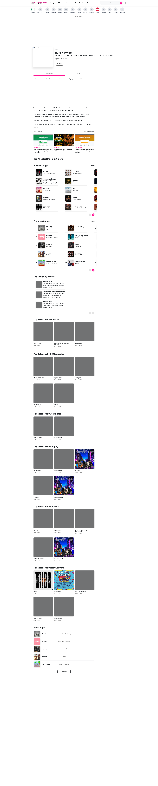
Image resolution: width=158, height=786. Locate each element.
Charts (68, 3)
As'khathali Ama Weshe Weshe (54, 291)
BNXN (74, 199)
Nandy (53, 228)
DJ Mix (75, 3)
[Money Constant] (43, 366)
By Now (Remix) (78, 206)
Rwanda (49, 236)
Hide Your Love (51, 262)
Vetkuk (57, 55)
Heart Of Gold (80, 262)
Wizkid (45, 208)
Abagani (78, 378)
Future (50, 208)
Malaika (49, 226)
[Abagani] (85, 366)
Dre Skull (54, 263)
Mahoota (64, 55)
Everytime (46, 206)
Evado (75, 208)
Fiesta (56, 404)
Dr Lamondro (56, 297)
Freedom (46, 189)
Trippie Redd (47, 173)
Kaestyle (78, 246)
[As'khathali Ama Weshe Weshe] (64, 331)
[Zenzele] (43, 518)
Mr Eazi (48, 263)
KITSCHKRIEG (47, 181)
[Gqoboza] (43, 485)
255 (57, 183)
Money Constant (38, 378)
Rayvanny (49, 237)
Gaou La (49, 244)
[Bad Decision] (64, 485)
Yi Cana (78, 253)
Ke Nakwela (58, 591)
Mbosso (48, 228)
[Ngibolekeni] (64, 366)
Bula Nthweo (47, 281)
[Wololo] (85, 459)
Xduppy (90, 55)
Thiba (35, 591)
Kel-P (77, 263)
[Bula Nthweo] (43, 331)
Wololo (77, 470)
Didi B (47, 246)
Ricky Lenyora (108, 55)
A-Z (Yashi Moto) (38, 558)
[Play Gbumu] (39, 198)
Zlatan (75, 182)
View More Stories (89, 131)
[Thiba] (43, 580)
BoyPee (48, 255)
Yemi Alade (47, 191)
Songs (52, 3)
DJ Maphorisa (73, 55)
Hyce (76, 237)
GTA (74, 189)
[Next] (93, 214)
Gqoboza (36, 497)
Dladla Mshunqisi (56, 295)
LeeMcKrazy (47, 297)
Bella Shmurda (81, 208)
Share (60, 64)
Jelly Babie (83, 55)
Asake (80, 173)
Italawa (75, 180)
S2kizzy (48, 230)
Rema (54, 173)
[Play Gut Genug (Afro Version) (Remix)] (39, 181)
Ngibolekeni (58, 378)
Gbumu (46, 197)
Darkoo (75, 173)
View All (92, 165)
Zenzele (36, 530)
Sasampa (57, 530)
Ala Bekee (78, 226)
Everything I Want (81, 236)
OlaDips (82, 255)
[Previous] (90, 214)
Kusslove (55, 237)
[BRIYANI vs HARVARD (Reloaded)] (85, 518)
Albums (60, 3)
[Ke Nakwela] (64, 580)
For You (48, 253)
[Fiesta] (64, 393)
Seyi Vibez (76, 191)
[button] (125, 3)
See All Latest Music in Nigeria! (48, 159)
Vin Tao (57, 293)
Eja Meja (76, 197)
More (88, 3)
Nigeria (57, 59)
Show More (64, 671)
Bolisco (77, 255)
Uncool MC (98, 55)
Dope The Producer (49, 199)
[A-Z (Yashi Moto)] (43, 547)
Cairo (77, 244)
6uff (51, 246)
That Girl (76, 171)
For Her (45, 171)
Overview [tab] (49, 74)
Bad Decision (58, 497)
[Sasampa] (64, 518)
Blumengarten (50, 183)
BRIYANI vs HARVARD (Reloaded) (81, 531)
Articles (81, 3)
